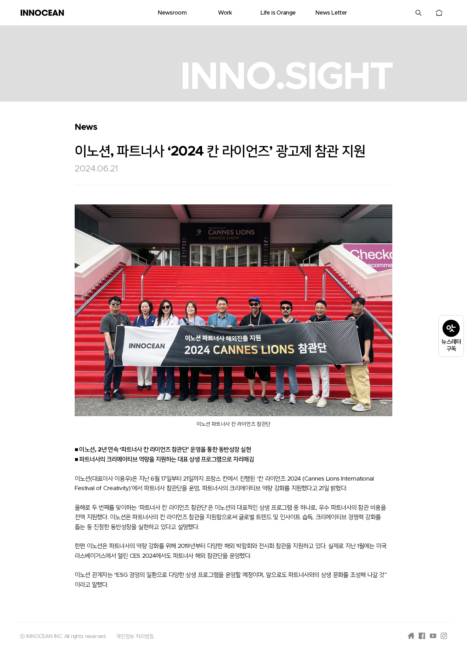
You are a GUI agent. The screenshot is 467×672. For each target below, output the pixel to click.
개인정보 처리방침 (135, 636)
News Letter (331, 13)
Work (225, 13)
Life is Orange (278, 13)
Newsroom (172, 13)
